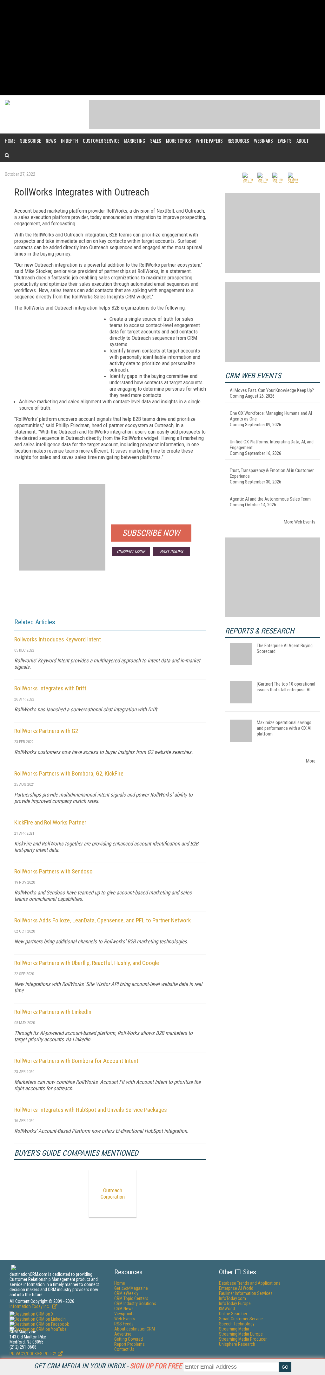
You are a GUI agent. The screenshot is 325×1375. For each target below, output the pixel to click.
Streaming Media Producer (243, 1339)
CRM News (124, 1308)
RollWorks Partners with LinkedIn (52, 1012)
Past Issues (171, 551)
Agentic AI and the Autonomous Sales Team (270, 499)
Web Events (124, 1318)
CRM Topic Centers (131, 1298)
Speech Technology (237, 1323)
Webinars (263, 140)
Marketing (134, 140)
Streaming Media (234, 1328)
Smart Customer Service (241, 1318)
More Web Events (299, 522)
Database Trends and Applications (250, 1283)
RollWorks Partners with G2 (46, 731)
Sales (155, 140)
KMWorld (227, 1308)
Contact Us (124, 1349)
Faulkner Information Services (246, 1293)
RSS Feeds (124, 1323)
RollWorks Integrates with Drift (50, 688)
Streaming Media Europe (241, 1334)
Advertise (122, 1334)
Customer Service (101, 140)
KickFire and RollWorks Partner (50, 822)
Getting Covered (128, 1339)
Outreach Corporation (113, 1193)
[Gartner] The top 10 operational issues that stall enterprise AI (286, 687)
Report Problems (129, 1344)
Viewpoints (124, 1313)
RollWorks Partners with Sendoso (53, 871)
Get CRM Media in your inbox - (108, 1366)
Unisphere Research (237, 1344)
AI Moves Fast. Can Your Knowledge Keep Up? (272, 390)
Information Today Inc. (30, 1306)
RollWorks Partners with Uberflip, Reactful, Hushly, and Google (86, 963)
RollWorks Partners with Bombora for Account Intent (76, 1060)
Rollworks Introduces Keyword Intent (57, 639)
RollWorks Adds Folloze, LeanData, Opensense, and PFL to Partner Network (102, 920)
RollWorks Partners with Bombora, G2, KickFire (68, 773)
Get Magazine (131, 1288)
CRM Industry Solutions (135, 1303)
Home (10, 140)
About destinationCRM (134, 1328)
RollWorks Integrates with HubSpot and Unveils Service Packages (90, 1109)
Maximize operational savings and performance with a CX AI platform (284, 728)
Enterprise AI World (236, 1288)
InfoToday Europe (235, 1303)
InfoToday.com (232, 1298)
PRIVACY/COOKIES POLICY (33, 1353)
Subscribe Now (151, 533)
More (310, 761)
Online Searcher (233, 1313)
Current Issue (131, 551)
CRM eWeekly (126, 1293)
